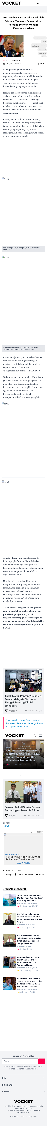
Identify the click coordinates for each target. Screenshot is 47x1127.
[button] (44, 3)
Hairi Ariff (31, 925)
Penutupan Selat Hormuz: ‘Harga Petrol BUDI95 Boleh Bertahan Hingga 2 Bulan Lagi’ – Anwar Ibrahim (29, 982)
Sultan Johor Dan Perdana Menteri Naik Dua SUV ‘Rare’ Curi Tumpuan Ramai (30, 898)
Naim (42, 64)
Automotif (21, 903)
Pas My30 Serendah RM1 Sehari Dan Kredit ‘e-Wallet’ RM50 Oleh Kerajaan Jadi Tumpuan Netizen (29, 939)
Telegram (28, 1066)
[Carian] (38, 3)
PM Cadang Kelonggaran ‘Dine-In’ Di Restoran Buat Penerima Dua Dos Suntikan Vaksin (29, 918)
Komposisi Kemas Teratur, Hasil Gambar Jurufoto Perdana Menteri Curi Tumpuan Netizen (29, 961)
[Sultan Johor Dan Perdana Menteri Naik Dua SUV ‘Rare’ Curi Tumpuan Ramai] (9, 900)
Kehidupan (15, 61)
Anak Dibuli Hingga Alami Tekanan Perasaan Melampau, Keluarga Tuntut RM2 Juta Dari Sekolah (24, 723)
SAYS (7, 826)
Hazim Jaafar (32, 903)
